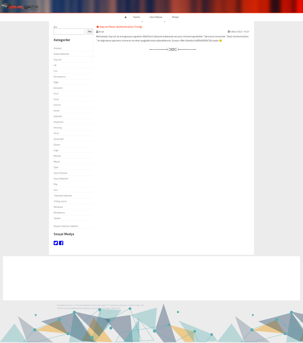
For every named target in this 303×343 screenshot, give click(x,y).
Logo (56, 150)
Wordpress (59, 212)
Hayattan (58, 122)
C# (55, 65)
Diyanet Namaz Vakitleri (66, 226)
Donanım (58, 88)
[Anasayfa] (125, 17)
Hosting (58, 127)
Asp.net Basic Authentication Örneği (120, 27)
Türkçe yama (60, 201)
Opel (56, 167)
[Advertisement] (151, 278)
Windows (58, 207)
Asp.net (58, 59)
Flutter (57, 105)
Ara (55, 26)
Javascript (59, 139)
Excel (56, 99)
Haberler (58, 116)
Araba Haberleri (61, 54)
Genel (56, 110)
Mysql (57, 161)
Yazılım (136, 17)
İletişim (175, 17)
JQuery (57, 144)
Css (55, 71)
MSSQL (57, 156)
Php (55, 184)
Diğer (56, 82)
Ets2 (56, 93)
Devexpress (60, 76)
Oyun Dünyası (156, 17)
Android (57, 48)
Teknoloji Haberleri (63, 195)
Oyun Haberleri (61, 178)
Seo (56, 190)
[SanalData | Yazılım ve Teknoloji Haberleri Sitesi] (19, 7)
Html (56, 133)
